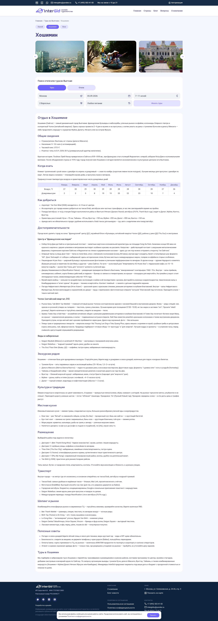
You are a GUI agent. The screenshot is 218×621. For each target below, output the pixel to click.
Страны (147, 11)
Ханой (40, 27)
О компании (177, 11)
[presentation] (35, 56)
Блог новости (113, 593)
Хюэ (64, 27)
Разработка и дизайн (43, 605)
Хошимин (53, 27)
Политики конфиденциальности (79, 616)
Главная (137, 11)
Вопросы (164, 11)
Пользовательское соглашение (120, 604)
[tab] (52, 87)
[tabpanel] (109, 99)
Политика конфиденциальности (121, 608)
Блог (156, 11)
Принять (153, 615)
